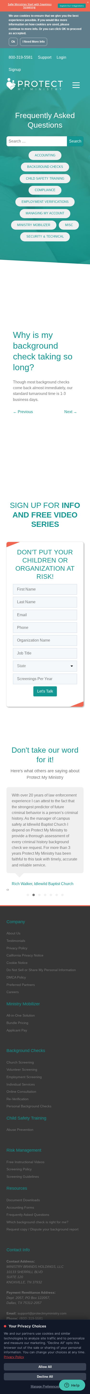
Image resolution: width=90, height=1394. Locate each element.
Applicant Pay (16, 1030)
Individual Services (20, 1084)
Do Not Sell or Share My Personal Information (41, 970)
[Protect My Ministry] (35, 85)
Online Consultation (21, 1091)
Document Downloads (23, 1200)
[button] (28, 895)
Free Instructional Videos (25, 1162)
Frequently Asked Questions (27, 1215)
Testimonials (15, 941)
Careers (12, 992)
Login (61, 57)
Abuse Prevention (19, 1130)
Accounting (45, 155)
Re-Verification (17, 1099)
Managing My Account (45, 213)
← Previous (23, 412)
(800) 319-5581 (31, 1318)
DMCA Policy (16, 977)
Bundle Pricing (17, 1023)
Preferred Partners (20, 985)
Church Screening (20, 1062)
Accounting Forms (20, 1207)
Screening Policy (19, 1169)
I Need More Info (34, 41)
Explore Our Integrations (72, 5)
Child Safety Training (45, 178)
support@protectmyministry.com (42, 1313)
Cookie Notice (17, 963)
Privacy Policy (16, 948)
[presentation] (7, 889)
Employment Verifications (45, 202)
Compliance (45, 190)
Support (44, 57)
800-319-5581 (21, 57)
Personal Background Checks (28, 1106)
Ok (13, 41)
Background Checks (45, 167)
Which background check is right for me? (37, 1222)
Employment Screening (24, 1077)
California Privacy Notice (24, 955)
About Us (13, 933)
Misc (69, 225)
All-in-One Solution (20, 1015)
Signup (15, 70)
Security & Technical (45, 236)
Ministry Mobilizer (33, 225)
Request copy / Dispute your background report (42, 1229)
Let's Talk (45, 691)
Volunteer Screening (21, 1069)
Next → (70, 412)
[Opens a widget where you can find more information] (72, 1386)
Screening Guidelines (22, 1176)
